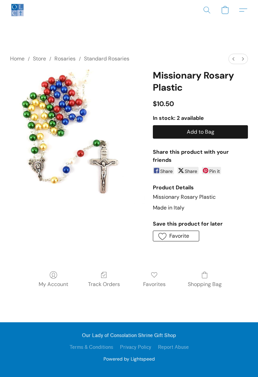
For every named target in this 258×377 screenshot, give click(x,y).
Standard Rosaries (106, 58)
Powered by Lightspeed (129, 359)
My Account (53, 284)
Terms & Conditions (91, 347)
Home (17, 58)
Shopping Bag (205, 284)
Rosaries (65, 58)
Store (39, 58)
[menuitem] (233, 59)
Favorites (154, 284)
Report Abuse (173, 347)
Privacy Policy (135, 347)
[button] (17, 10)
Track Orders (104, 284)
